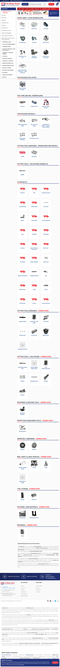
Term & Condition (24, 593)
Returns (48, 8)
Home (19, 8)
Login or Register (39, 585)
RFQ (40, 8)
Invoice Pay (53, 8)
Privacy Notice (21, 664)
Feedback (22, 589)
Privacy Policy (23, 591)
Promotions (44, 8)
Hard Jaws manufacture (6, 654)
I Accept (55, 662)
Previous (17, 12)
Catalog (26, 8)
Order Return (38, 589)
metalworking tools (30, 654)
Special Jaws (36, 8)
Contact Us (51, 0)
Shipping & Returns (24, 595)
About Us (22, 585)
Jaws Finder (31, 8)
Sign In (56, 0)
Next (48, 12)
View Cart (37, 587)
